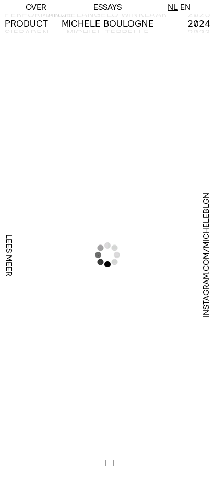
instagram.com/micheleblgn (205, 255)
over (36, 7)
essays (107, 7)
